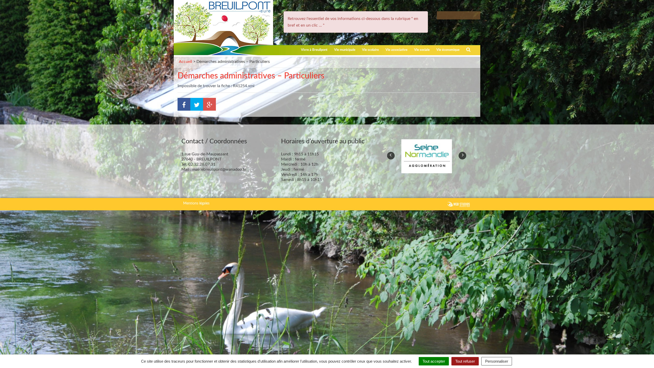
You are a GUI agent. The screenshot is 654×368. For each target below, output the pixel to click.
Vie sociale (422, 50)
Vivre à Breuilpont (314, 50)
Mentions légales (196, 203)
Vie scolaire (370, 50)
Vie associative (396, 50)
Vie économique (448, 50)
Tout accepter (434, 361)
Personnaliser (496, 361)
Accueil (185, 62)
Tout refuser (465, 361)
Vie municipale (344, 50)
